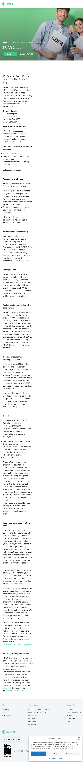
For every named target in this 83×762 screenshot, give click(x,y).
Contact (5, 712)
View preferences (72, 754)
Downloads (71, 710)
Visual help (71, 718)
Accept (38, 754)
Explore (10, 54)
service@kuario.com (14, 584)
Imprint (60, 758)
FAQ (68, 721)
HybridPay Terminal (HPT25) (39, 710)
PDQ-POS (32, 724)
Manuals (70, 715)
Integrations (32, 721)
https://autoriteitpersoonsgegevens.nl (19, 644)
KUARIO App (33, 715)
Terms (28, 751)
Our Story (5, 710)
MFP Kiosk (32, 718)
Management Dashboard (37, 712)
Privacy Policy (53, 758)
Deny (55, 754)
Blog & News (7, 715)
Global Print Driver (74, 712)
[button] (79, 739)
